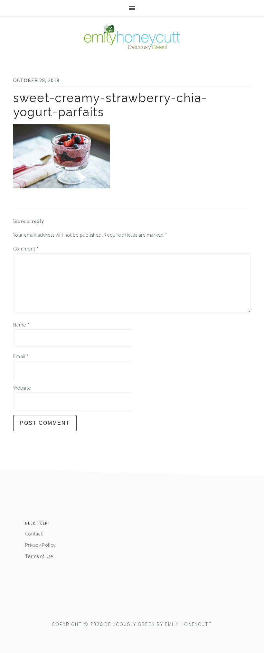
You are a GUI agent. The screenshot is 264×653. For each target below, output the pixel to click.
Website (22, 387)
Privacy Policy (40, 545)
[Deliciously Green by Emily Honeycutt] (132, 46)
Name (21, 324)
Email (21, 356)
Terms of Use (39, 556)
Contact (33, 533)
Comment (26, 248)
